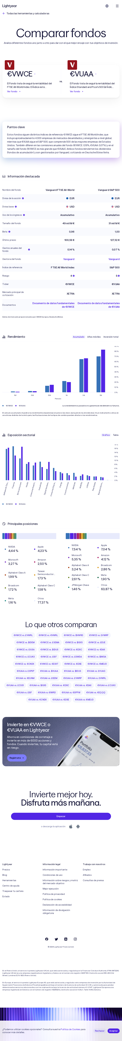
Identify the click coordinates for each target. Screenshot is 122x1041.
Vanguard (68, 259)
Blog (4, 875)
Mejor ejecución (51, 888)
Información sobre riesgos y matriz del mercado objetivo (60, 882)
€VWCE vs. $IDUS (49, 649)
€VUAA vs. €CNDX (37, 699)
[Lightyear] (9, 6)
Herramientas (9, 880)
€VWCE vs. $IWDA (97, 656)
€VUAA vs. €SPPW (71, 692)
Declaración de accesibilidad (57, 904)
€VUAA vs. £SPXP (25, 671)
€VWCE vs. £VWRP (98, 635)
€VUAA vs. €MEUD (84, 699)
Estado (6, 896)
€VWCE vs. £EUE (97, 642)
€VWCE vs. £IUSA (26, 649)
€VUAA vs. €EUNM (25, 678)
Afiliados (87, 875)
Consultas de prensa (93, 880)
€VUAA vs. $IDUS (72, 671)
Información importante (55, 869)
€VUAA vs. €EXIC (60, 685)
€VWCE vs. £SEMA (49, 642)
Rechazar (100, 1031)
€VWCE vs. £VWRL (23, 635)
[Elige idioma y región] (107, 6)
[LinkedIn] (66, 939)
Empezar (61, 816)
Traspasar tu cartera (13, 891)
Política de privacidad (54, 894)
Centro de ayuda (10, 885)
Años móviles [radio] (93, 337)
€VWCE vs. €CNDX (24, 664)
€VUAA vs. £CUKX (106, 685)
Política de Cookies (70, 1029)
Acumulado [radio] (79, 337)
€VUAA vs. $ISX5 (38, 685)
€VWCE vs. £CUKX (25, 656)
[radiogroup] (96, 337)
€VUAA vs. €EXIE (61, 699)
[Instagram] (75, 939)
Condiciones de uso (53, 875)
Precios (6, 869)
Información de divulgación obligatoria (56, 912)
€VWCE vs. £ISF (49, 656)
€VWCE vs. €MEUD (97, 664)
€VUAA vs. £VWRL (97, 678)
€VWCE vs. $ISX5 (74, 642)
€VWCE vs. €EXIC (73, 649)
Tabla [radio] (115, 435)
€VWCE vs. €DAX (96, 649)
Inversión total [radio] (111, 337)
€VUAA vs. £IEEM (48, 678)
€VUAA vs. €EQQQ (95, 692)
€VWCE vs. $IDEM (26, 642)
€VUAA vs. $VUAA (49, 671)
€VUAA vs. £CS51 (15, 685)
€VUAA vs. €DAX (83, 685)
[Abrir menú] (117, 6)
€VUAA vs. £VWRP (72, 678)
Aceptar (113, 1031)
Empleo (87, 869)
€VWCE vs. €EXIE (73, 664)
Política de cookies (52, 899)
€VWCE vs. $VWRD (73, 635)
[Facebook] (47, 939)
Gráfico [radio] (106, 435)
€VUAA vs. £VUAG (96, 671)
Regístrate (15, 758)
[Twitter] (56, 939)
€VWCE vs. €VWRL (48, 635)
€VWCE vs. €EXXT (49, 664)
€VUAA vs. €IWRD (47, 692)
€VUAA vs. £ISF (24, 692)
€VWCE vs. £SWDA (72, 656)
